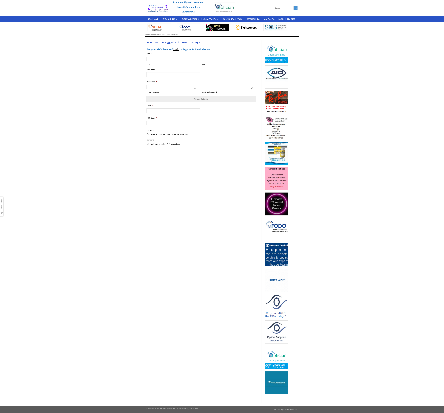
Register (291, 19)
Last (204, 64)
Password (151, 82)
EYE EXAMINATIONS (190, 19)
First (148, 64)
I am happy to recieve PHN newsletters (165, 144)
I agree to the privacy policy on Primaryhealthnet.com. (171, 134)
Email (149, 105)
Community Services (232, 19)
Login (176, 49)
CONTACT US (269, 19)
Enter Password (153, 92)
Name (149, 54)
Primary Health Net (290, 409)
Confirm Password (209, 92)
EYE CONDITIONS (170, 19)
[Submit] (296, 8)
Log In (281, 19)
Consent (151, 130)
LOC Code (151, 118)
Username (151, 69)
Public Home (152, 19)
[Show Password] (195, 89)
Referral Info (253, 19)
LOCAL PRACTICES (210, 19)
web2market (193, 409)
